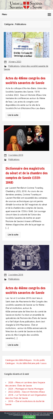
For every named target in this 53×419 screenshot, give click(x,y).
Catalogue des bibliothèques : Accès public (25, 360)
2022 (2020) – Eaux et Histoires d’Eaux (26, 392)
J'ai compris (29, 417)
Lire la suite (13, 115)
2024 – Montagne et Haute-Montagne (25, 389)
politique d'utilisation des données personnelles (31, 415)
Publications (13, 66)
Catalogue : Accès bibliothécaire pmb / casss (25, 363)
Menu (4, 14)
